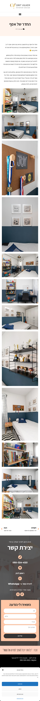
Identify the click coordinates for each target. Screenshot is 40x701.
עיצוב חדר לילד (19, 29)
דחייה (20, 689)
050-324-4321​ (20, 562)
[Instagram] (18, 594)
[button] (3, 670)
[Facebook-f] (22, 594)
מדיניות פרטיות (20, 698)
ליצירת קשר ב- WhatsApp (20, 583)
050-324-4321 (25, 660)
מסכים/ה (20, 684)
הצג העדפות (20, 694)
